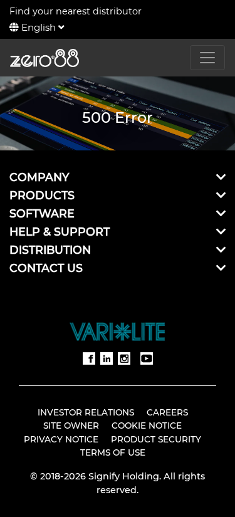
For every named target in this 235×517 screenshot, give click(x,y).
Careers (167, 412)
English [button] (38, 27)
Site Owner (71, 425)
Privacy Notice (61, 439)
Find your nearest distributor (75, 11)
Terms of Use (112, 452)
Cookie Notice (147, 425)
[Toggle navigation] (207, 57)
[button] (221, 177)
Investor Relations (86, 412)
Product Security (156, 439)
